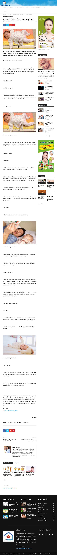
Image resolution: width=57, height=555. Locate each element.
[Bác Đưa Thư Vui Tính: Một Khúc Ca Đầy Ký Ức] (5, 516)
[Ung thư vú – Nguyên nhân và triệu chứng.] (41, 88)
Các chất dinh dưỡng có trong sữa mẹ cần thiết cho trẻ (28, 440)
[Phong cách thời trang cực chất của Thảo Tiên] (23, 504)
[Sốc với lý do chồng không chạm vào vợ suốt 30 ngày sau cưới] (41, 124)
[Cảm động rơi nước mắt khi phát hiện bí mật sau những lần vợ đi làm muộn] (41, 130)
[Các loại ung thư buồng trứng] (46, 64)
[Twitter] (43, 534)
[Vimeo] (46, 534)
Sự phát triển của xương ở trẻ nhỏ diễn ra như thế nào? (8, 476)
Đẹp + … (4, 11)
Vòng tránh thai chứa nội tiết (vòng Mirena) (41, 197)
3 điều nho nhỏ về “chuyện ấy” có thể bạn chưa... (31, 515)
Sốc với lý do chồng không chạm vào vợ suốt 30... (48, 123)
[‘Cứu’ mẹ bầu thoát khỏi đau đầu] (50, 193)
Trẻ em (9, 14)
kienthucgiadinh (7, 21)
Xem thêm (46, 135)
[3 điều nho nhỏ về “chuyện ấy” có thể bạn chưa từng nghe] (23, 516)
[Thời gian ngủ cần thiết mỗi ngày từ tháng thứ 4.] (50, 181)
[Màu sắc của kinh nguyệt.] (41, 82)
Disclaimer (32, 553)
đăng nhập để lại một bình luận (9, 488)
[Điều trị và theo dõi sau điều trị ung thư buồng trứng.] (41, 93)
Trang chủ (5, 14)
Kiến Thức (32, 7)
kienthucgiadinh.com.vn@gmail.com (24, 548)
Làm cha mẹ (12, 7)
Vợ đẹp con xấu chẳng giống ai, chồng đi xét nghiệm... (49, 117)
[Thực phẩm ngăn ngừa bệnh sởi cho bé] (23, 510)
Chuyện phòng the (40, 7)
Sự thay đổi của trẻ (17, 422)
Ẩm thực (26, 7)
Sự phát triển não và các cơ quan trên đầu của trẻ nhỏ (19, 476)
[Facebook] (39, 534)
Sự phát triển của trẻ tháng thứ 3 (10, 410)
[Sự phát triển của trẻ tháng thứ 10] (31, 469)
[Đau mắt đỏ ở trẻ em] (42, 181)
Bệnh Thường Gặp (41, 183)
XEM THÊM (16, 463)
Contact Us (49, 553)
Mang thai (5, 7)
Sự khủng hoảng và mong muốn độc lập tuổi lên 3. (10, 440)
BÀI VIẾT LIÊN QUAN (8, 463)
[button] (52, 8)
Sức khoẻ (20, 7)
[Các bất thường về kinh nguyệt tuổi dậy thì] (41, 99)
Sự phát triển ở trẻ (15, 14)
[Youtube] (52, 534)
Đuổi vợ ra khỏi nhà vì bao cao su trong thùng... (49, 110)
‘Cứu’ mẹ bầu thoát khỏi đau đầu (50, 199)
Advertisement (42, 553)
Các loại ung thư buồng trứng (46, 71)
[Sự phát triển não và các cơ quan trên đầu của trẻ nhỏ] (19, 469)
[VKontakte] (49, 534)
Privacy (36, 553)
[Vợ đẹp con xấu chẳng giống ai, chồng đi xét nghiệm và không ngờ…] (41, 117)
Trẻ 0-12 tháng (25, 422)
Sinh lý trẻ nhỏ (9, 422)
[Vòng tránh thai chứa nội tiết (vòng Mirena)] (42, 192)
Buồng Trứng (41, 69)
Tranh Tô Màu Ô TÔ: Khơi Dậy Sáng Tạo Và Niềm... (13, 504)
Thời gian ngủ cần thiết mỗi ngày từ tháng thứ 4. (50, 186)
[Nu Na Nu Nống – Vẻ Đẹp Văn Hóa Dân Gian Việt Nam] (5, 511)
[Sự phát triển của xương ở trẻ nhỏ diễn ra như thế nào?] (8, 469)
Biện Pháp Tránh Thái (42, 194)
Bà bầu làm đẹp (50, 196)
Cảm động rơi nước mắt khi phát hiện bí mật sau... (49, 130)
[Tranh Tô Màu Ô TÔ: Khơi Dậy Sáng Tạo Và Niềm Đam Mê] (5, 504)
